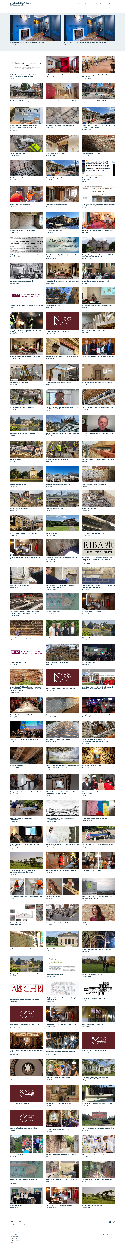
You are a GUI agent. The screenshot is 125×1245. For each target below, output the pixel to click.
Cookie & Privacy (108, 1233)
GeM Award (103, 4)
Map (11, 1242)
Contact (111, 4)
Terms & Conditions (109, 1235)
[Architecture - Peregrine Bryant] (20, 2)
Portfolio (80, 4)
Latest (97, 4)
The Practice (89, 4)
